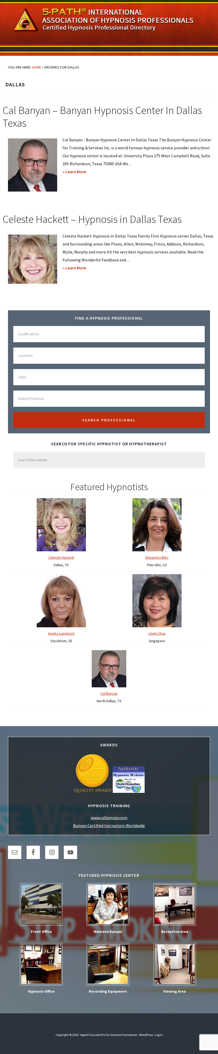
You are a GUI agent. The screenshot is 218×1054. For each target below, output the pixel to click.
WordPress (146, 1035)
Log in (159, 1035)
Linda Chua (157, 633)
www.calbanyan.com (109, 817)
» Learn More (82, 172)
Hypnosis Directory (109, 27)
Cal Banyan (109, 693)
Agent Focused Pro (92, 1035)
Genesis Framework (123, 1035)
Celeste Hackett (61, 557)
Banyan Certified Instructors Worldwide (109, 825)
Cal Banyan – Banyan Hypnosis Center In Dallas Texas (102, 117)
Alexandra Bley (157, 557)
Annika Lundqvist (61, 633)
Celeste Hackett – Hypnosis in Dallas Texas (92, 219)
